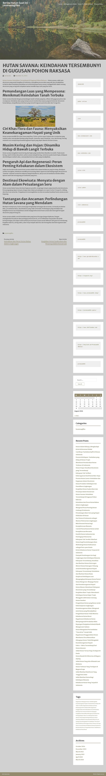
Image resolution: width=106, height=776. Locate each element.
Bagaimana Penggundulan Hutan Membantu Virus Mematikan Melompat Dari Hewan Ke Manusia (87, 709)
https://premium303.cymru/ (87, 310)
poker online (82, 101)
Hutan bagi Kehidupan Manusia (87, 717)
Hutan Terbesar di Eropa (95, 723)
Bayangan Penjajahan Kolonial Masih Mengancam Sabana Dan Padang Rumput (87, 713)
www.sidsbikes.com (84, 153)
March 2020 (80, 760)
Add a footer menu (6, 774)
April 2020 (79, 757)
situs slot (81, 170)
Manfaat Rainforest (80, 727)
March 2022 (80, 752)
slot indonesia (83, 205)
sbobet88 (81, 84)
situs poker (82, 187)
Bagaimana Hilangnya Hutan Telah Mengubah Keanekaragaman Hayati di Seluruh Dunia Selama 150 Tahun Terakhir (88, 703)
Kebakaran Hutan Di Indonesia (93, 725)
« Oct (76, 416)
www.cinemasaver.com (85, 136)
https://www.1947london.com (87, 327)
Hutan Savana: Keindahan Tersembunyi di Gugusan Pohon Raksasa (25, 80)
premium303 (81, 222)
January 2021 (80, 754)
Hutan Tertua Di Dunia (81, 725)
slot (79, 118)
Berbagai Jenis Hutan (70, 4)
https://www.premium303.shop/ (88, 293)
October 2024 (80, 746)
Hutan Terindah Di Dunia (85, 4)
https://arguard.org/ (85, 276)
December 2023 (81, 749)
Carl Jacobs (7, 76)
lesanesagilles (8, 233)
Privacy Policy (98, 4)
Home (60, 4)
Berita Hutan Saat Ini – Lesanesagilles (16, 4)
